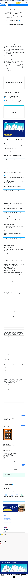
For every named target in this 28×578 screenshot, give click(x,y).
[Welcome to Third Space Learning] (4, 2)
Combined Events (7, 6)
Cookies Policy (2, 575)
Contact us (2, 538)
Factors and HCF (6, 516)
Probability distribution (8, 483)
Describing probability (7, 519)
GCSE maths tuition (15, 500)
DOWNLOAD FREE (8, 134)
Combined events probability (9, 148)
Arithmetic (5, 515)
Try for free (18, 2)
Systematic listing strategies (9, 151)
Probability (3, 6)
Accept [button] (14, 576)
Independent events (7, 520)
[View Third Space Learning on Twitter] (2, 541)
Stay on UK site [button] (22, 0)
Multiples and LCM (7, 518)
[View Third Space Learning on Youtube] (3, 541)
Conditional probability (7, 522)
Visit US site (18, 0)
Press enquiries (3, 539)
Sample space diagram (8, 149)
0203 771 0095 (3, 537)
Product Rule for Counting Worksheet (11, 18)
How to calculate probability (9, 481)
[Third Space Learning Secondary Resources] (2, 5)
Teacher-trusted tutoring (7, 510)
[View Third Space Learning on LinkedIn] (5, 541)
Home (1, 6)
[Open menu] (26, 2)
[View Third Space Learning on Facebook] (0, 541)
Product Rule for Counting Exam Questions (12, 20)
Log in (23, 2)
